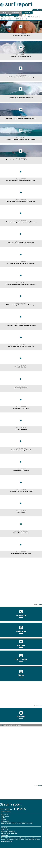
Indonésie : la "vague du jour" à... (21, 56)
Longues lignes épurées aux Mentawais (21, 97)
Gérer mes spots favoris (13, 725)
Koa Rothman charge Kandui (21, 450)
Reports (21, 645)
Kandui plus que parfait (21, 408)
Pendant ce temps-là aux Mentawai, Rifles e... (21, 222)
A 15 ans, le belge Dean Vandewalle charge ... (21, 305)
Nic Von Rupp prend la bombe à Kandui (21, 346)
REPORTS (4, 814)
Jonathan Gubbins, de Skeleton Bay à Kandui (21, 325)
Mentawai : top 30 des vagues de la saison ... (21, 118)
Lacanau (9, 14)
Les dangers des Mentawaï (21, 35)
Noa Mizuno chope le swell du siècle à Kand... (21, 180)
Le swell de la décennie (21, 470)
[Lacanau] (26, 19)
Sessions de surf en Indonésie (21, 553)
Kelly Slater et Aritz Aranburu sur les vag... (21, 77)
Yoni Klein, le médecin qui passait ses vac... (21, 263)
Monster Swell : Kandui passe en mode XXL (21, 201)
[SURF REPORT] (10, 805)
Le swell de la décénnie (21, 533)
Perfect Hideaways (21, 429)
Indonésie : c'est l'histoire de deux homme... (21, 160)
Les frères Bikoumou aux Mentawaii (21, 491)
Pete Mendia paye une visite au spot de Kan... (21, 284)
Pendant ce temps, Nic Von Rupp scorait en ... (21, 139)
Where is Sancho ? (21, 367)
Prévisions (5, 816)
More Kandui (21, 512)
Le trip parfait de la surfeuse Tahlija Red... (21, 242)
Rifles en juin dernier (21, 387)
